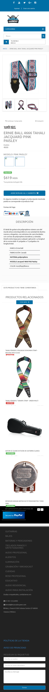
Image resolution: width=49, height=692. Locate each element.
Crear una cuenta (29, 8)
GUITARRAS (11, 531)
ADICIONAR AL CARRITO (23, 193)
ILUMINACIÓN (12, 562)
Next (42, 105)
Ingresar (17, 8)
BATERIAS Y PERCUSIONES (18, 541)
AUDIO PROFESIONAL (16, 552)
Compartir (40, 121)
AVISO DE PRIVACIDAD (15, 647)
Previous (6, 105)
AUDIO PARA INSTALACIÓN (19, 590)
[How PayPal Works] (14, 515)
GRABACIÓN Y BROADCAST (19, 566)
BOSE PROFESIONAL (15, 576)
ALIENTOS (10, 557)
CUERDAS (10, 571)
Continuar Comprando (14, 121)
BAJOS (8, 536)
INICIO (5, 48)
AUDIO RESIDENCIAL (15, 585)
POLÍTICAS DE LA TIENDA (16, 640)
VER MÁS (24, 302)
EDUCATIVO (11, 580)
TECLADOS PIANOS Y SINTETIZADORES (16, 546)
